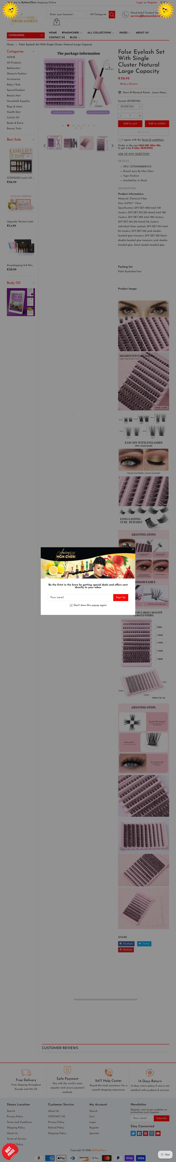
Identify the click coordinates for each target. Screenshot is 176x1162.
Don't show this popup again (90, 605)
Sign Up (120, 597)
